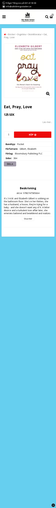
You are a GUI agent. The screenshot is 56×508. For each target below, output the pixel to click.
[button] (52, 17)
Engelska (21, 34)
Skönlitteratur (35, 34)
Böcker (11, 34)
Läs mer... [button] (47, 122)
